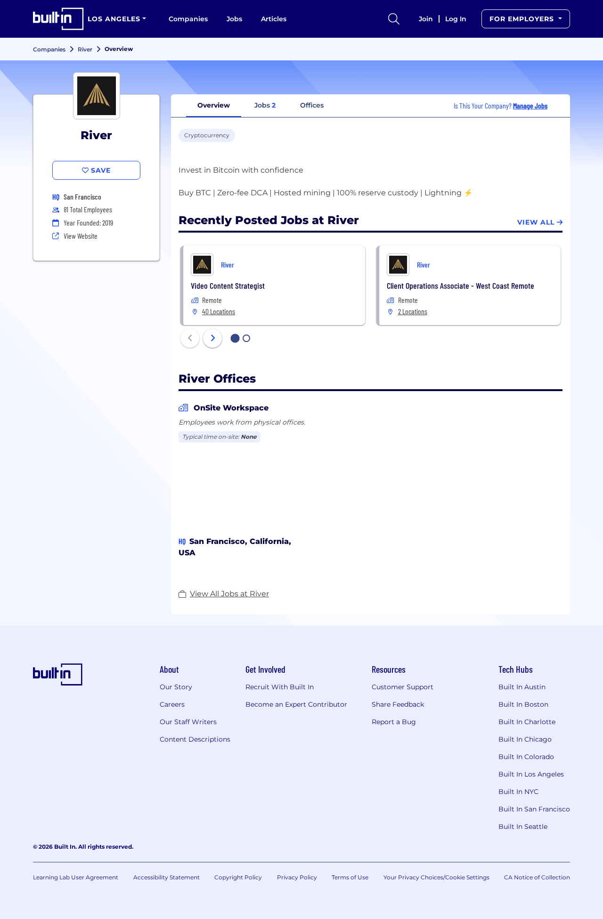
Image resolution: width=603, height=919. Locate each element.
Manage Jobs (530, 105)
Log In (455, 19)
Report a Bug (394, 722)
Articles (273, 19)
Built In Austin (522, 687)
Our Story (176, 687)
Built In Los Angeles (531, 774)
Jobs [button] (265, 105)
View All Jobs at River (229, 593)
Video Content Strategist (228, 285)
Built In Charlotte (526, 722)
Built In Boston (523, 704)
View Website (81, 235)
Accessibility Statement (166, 877)
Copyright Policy (238, 877)
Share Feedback (398, 704)
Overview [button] (213, 105)
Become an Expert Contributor (296, 704)
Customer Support (402, 687)
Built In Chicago (525, 739)
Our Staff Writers (188, 722)
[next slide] (212, 338)
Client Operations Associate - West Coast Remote (460, 285)
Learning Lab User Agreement (75, 877)
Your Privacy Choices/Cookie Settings (436, 877)
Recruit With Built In (279, 687)
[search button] (394, 19)
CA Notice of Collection (537, 877)
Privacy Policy (297, 877)
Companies (188, 19)
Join (426, 19)
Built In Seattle (522, 826)
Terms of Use (350, 877)
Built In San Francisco (534, 809)
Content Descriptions (195, 739)
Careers (172, 704)
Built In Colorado (526, 756)
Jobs (234, 19)
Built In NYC (518, 791)
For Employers (522, 19)
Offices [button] (312, 105)
